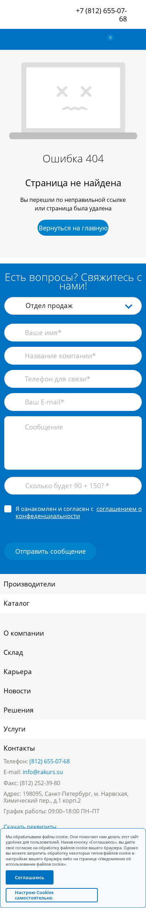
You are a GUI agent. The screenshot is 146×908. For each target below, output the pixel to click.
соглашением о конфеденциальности (79, 512)
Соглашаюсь (29, 877)
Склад (13, 652)
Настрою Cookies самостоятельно (34, 895)
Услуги (15, 729)
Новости (17, 690)
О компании (24, 633)
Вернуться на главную (73, 228)
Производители (29, 584)
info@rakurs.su (43, 772)
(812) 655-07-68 (49, 761)
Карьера (18, 671)
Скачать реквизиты (30, 827)
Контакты (19, 748)
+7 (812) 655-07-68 (101, 15)
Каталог (16, 603)
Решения (19, 710)
